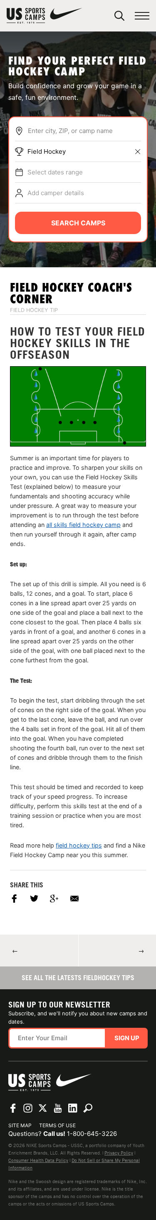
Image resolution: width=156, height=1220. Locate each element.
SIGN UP (126, 1038)
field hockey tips (79, 845)
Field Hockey (46, 151)
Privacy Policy (118, 1153)
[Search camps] (87, 1108)
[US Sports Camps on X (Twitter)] (42, 1108)
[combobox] (84, 130)
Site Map (20, 1125)
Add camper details (55, 193)
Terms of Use (57, 1125)
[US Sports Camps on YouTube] (57, 1108)
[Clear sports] (137, 151)
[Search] (119, 16)
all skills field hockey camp (83, 524)
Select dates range (55, 172)
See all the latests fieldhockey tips (78, 978)
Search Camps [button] (78, 223)
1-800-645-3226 (92, 1134)
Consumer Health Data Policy (38, 1160)
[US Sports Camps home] (44, 16)
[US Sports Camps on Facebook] (12, 1108)
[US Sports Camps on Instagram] (27, 1108)
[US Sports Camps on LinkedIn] (72, 1108)
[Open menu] (142, 16)
